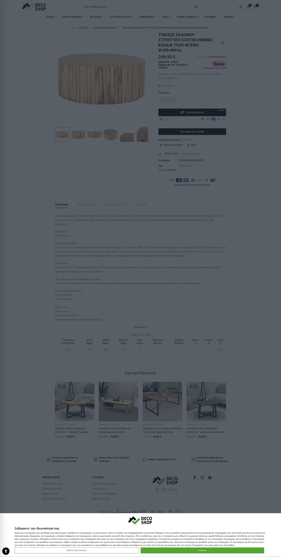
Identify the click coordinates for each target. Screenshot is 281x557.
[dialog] (140, 535)
